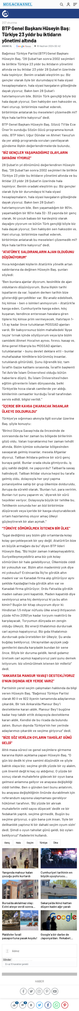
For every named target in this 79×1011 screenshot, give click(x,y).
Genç (7, 842)
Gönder (7, 959)
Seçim (30, 842)
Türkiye (43, 842)
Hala (18, 842)
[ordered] (22, 960)
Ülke (55, 842)
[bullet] (25, 960)
